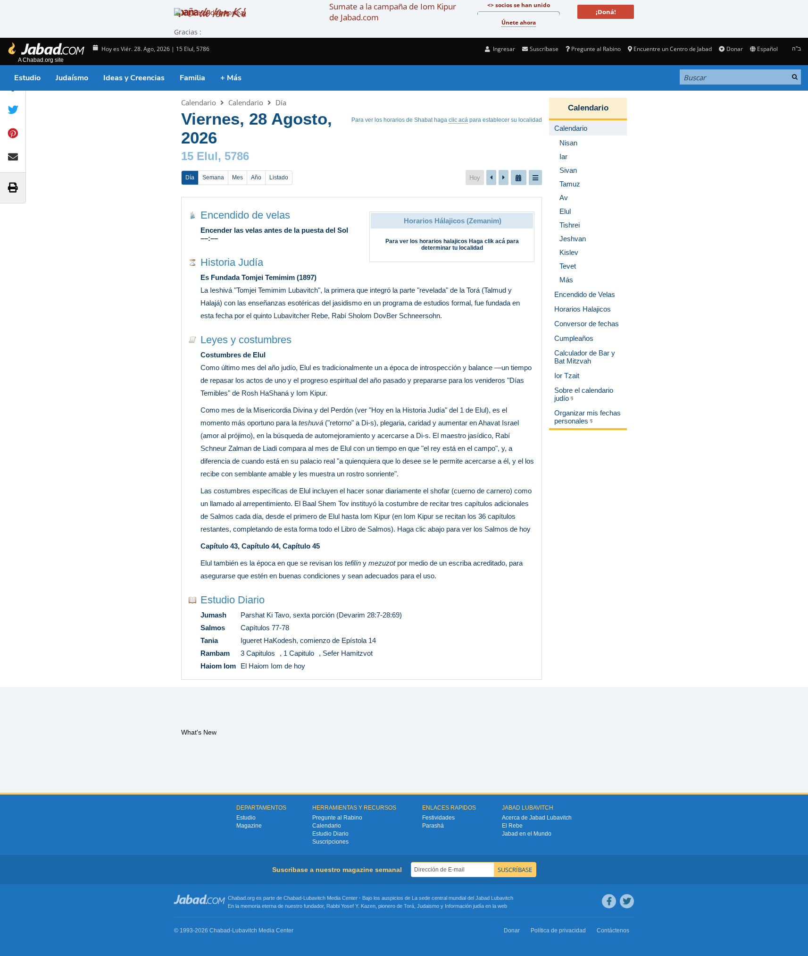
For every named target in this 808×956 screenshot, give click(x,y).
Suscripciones (330, 841)
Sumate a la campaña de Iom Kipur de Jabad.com (392, 12)
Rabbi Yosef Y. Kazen (350, 906)
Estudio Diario (232, 600)
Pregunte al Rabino (596, 49)
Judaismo (428, 906)
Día (280, 102)
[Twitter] (627, 901)
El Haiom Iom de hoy (273, 666)
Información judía (465, 906)
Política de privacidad (558, 930)
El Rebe (512, 825)
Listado (278, 177)
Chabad (292, 898)
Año (256, 177)
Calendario (198, 102)
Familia (192, 78)
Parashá (433, 825)
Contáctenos (613, 930)
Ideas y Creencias (134, 78)
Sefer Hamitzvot (348, 653)
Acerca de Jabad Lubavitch (537, 817)
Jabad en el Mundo (526, 833)
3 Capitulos (258, 653)
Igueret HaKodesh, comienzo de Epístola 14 (308, 640)
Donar (734, 49)
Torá (409, 906)
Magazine (249, 825)
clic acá (458, 120)
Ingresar (503, 49)
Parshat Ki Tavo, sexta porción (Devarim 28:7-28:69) (321, 615)
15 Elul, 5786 (215, 156)
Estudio (27, 78)
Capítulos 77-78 (265, 628)
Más (566, 280)
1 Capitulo (298, 653)
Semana (213, 177)
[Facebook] (609, 901)
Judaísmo (72, 78)
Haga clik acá (487, 241)
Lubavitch (314, 898)
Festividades (438, 817)
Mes (237, 177)
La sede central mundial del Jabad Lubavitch (462, 898)
